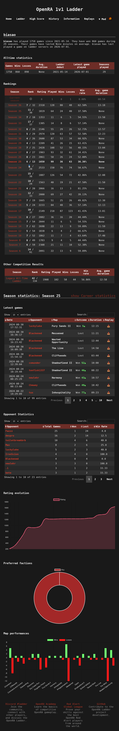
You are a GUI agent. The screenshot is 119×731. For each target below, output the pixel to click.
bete (8, 472)
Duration (96, 320)
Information (72, 18)
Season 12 (14, 231)
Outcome (81, 320)
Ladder (20, 18)
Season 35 (14, 111)
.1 (7, 468)
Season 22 (14, 182)
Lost (86, 426)
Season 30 (14, 138)
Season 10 (14, 235)
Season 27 (14, 152)
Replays (89, 18)
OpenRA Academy (46, 704)
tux (31, 392)
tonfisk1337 (37, 370)
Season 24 (14, 167)
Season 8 (15, 240)
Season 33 (14, 123)
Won (74, 426)
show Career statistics (93, 296)
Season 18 (14, 205)
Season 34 (14, 117)
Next (109, 400)
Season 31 (14, 133)
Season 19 (14, 200)
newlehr (34, 377)
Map (55, 320)
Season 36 (14, 105)
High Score (37, 18)
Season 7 (15, 244)
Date (9, 320)
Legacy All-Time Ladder (17, 279)
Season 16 (14, 217)
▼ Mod (102, 19)
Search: (82, 314)
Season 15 (14, 221)
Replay (109, 320)
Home (9, 18)
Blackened (35, 333)
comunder (34, 362)
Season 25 (14, 161)
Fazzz (9, 431)
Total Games (53, 426)
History (54, 18)
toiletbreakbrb (16, 440)
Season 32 (14, 129)
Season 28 (14, 147)
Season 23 (14, 175)
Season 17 (14, 211)
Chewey (33, 385)
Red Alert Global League (73, 705)
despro (10, 435)
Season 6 (15, 251)
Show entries (17, 314)
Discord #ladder (16, 704)
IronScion (12, 454)
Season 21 (14, 188)
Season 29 (14, 143)
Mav (8, 445)
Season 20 (14, 194)
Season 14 (14, 226)
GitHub (101, 704)
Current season (15, 99)
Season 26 (14, 157)
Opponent (36, 320)
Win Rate (101, 426)
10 (100, 400)
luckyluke (35, 326)
